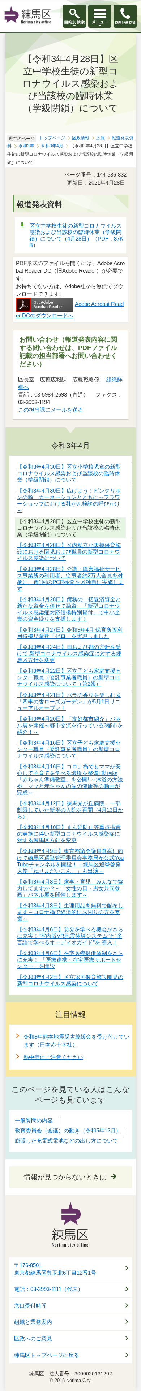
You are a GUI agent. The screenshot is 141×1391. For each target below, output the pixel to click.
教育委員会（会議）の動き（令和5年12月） (68, 1130)
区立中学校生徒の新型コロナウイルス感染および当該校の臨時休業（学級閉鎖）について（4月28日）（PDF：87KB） (76, 235)
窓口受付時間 (30, 1306)
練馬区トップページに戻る (46, 1355)
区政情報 (80, 137)
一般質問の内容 (34, 1120)
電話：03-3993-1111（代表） (48, 1289)
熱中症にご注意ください (53, 1057)
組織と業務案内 (33, 1322)
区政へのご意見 (33, 1339)
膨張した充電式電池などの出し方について (66, 1141)
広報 (100, 137)
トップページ (52, 137)
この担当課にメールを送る (50, 410)
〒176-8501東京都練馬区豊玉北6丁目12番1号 (55, 1269)
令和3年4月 (52, 145)
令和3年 (26, 145)
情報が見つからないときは (65, 1177)
